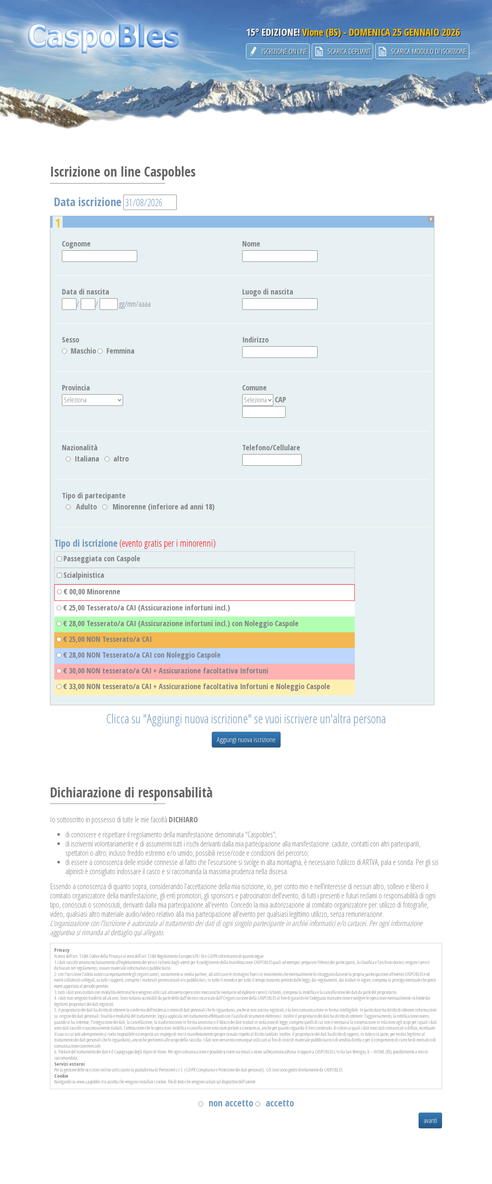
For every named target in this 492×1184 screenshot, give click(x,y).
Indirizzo (255, 339)
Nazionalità (80, 447)
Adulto (86, 506)
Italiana (87, 458)
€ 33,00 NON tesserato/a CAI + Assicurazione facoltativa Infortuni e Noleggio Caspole (196, 686)
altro (121, 458)
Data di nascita (85, 291)
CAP (280, 399)
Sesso (70, 339)
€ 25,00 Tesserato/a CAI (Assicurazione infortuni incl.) (146, 607)
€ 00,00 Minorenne (91, 591)
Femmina (120, 351)
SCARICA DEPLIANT (347, 51)
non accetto (231, 1103)
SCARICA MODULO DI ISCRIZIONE (427, 51)
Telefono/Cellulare (271, 447)
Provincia (76, 387)
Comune (254, 387)
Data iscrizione (87, 202)
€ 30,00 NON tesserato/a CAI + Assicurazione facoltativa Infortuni (165, 670)
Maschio (83, 351)
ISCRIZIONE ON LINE (282, 51)
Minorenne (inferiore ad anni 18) (163, 506)
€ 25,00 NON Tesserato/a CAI (107, 639)
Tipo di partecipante (94, 495)
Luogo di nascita (267, 291)
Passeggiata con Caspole (101, 558)
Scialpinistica (83, 575)
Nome (251, 243)
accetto (280, 1103)
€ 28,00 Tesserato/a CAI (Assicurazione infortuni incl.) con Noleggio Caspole (181, 623)
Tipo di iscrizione (86, 543)
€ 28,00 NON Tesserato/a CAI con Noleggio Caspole (142, 655)
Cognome (76, 243)
